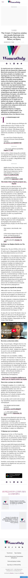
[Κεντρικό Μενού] (3, 2)
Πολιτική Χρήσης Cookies (14, 561)
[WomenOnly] (14, 2)
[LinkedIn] (14, 64)
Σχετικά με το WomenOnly (14, 564)
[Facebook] (6, 64)
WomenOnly (14, 543)
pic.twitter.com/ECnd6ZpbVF (12, 409)
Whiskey (22, 573)
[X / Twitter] (10, 64)
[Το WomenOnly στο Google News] (19, 547)
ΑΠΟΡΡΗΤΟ (24, 577)
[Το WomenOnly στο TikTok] (12, 547)
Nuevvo (11, 573)
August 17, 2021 (8, 150)
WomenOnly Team (9, 42)
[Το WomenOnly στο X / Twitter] (15, 547)
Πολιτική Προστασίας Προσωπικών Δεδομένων (14, 557)
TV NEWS (14, 30)
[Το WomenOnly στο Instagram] (8, 547)
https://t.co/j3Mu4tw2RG (11, 175)
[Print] (21, 64)
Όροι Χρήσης (17, 553)
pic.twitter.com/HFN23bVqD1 (12, 237)
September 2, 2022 (17, 179)
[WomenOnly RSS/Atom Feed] (22, 547)
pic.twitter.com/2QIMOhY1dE (12, 143)
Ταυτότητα (9, 553)
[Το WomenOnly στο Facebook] (5, 547)
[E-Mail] (17, 64)
